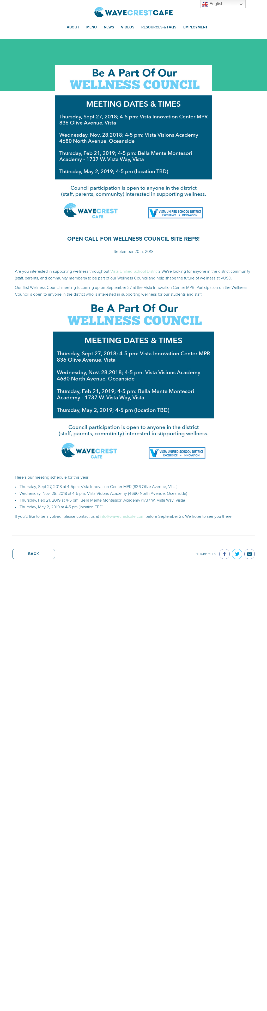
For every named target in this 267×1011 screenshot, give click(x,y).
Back (33, 554)
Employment (195, 27)
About (73, 27)
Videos (127, 27)
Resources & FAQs (158, 27)
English (215, 4)
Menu (91, 27)
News (109, 27)
